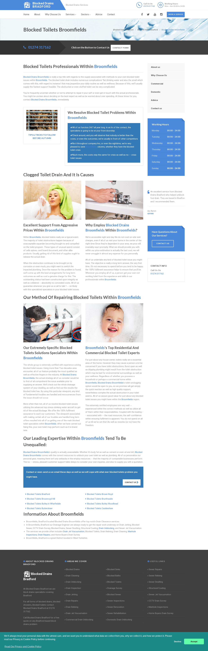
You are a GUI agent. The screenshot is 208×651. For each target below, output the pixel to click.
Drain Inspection (73, 588)
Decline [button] (177, 641)
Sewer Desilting (156, 582)
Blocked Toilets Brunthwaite (100, 499)
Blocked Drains (73, 569)
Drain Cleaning (72, 575)
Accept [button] (194, 641)
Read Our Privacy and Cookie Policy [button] (23, 646)
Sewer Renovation (115, 607)
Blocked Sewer (114, 594)
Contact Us (131, 482)
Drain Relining (72, 607)
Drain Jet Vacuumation (73, 531)
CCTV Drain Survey (157, 600)
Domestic (155, 92)
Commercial (157, 83)
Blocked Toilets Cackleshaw (100, 508)
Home (26, 14)
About (37, 14)
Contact (111, 14)
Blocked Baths (114, 575)
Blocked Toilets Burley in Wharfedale (44, 503)
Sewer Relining (155, 575)
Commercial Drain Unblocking (79, 619)
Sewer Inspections (116, 600)
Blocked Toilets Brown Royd (100, 494)
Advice (99, 14)
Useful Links (157, 561)
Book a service (176, 14)
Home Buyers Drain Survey (161, 613)
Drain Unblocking (106, 528)
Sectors (85, 14)
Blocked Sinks (113, 569)
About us (155, 67)
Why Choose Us (53, 14)
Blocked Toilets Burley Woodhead (102, 503)
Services (70, 14)
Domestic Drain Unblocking (119, 619)
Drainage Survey (114, 588)
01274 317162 (149, 6)
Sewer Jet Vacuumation (160, 594)
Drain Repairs (44, 534)
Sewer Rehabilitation (116, 613)
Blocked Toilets (114, 582)
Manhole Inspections (158, 607)
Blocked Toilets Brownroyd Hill (41, 499)
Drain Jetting (72, 594)
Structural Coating (157, 588)
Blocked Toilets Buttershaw (39, 508)
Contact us (156, 108)
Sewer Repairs (155, 569)
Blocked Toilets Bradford (38, 494)
